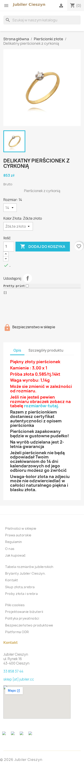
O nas (10, 549)
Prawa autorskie (18, 535)
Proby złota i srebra (21, 594)
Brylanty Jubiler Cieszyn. (25, 573)
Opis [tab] (17, 350)
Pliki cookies (15, 605)
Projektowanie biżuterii (24, 612)
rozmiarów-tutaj (41, 406)
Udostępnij (27, 278)
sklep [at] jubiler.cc (18, 679)
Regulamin (13, 542)
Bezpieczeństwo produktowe (29, 625)
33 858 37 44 (13, 671)
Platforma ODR (17, 632)
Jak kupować (15, 555)
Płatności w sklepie (21, 528)
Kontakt (11, 580)
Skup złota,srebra (20, 587)
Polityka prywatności (22, 618)
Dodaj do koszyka (42, 246)
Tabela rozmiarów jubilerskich (29, 567)
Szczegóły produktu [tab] (45, 350)
